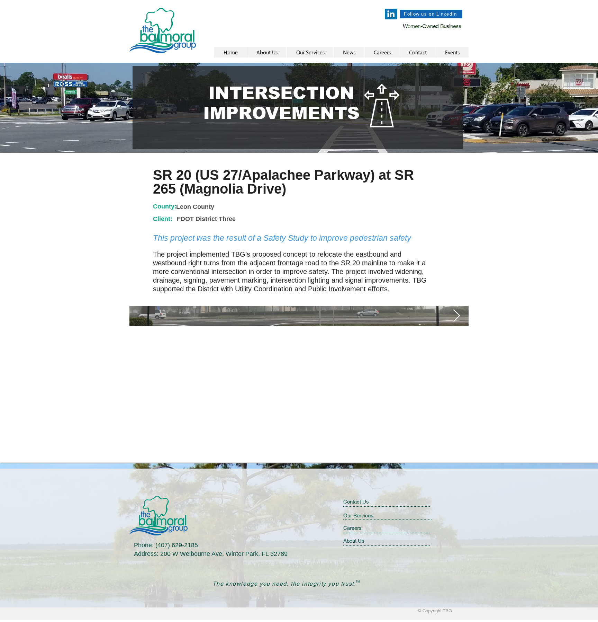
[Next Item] (457, 316)
